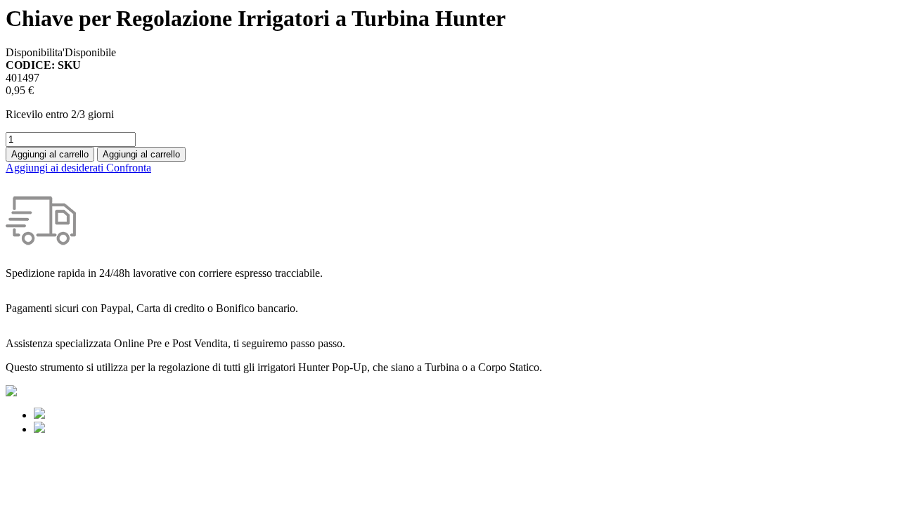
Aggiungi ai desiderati (56, 168)
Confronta (128, 168)
